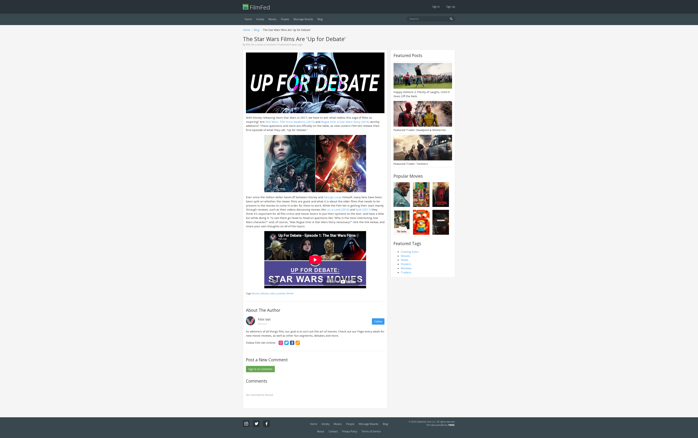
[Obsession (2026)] (440, 222)
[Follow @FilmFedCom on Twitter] (256, 423)
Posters (406, 264)
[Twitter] (286, 343)
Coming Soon (409, 251)
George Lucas (333, 197)
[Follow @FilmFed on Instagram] (246, 423)
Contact (333, 431)
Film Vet (250, 44)
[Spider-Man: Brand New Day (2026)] (440, 194)
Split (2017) (363, 209)
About (320, 431)
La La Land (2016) (338, 209)
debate (264, 293)
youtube (281, 293)
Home (248, 19)
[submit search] (451, 19)
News (404, 260)
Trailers (406, 272)
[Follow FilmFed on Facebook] (266, 423)
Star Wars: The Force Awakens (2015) (290, 122)
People (285, 19)
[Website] (298, 343)
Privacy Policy (349, 431)
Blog (320, 19)
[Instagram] (281, 343)
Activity (260, 19)
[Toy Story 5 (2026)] (421, 194)
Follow (378, 321)
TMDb (451, 425)
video (273, 293)
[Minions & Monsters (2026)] (421, 222)
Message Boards (303, 19)
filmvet (290, 293)
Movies (272, 19)
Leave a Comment (266, 44)
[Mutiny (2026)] (402, 194)
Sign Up (450, 6)
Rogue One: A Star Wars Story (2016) (345, 122)
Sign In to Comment (260, 369)
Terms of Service (371, 431)
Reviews (406, 268)
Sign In (436, 6)
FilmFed (259, 7)
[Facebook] (292, 343)
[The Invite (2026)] (402, 222)
